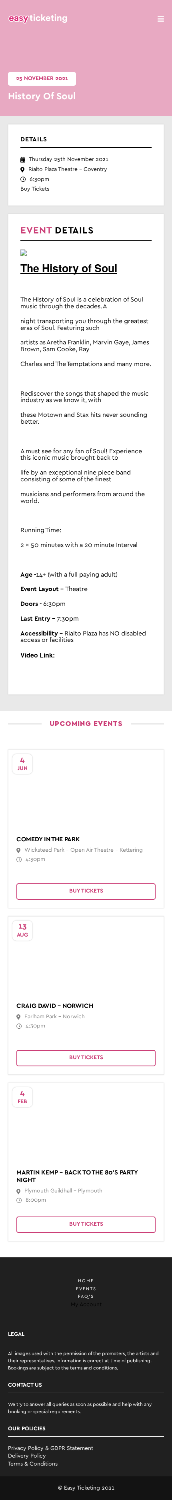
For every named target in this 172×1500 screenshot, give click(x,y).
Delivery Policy (27, 1456)
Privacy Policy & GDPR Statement (50, 1449)
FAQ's (86, 1296)
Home (86, 1281)
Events (86, 1289)
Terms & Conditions (33, 1464)
